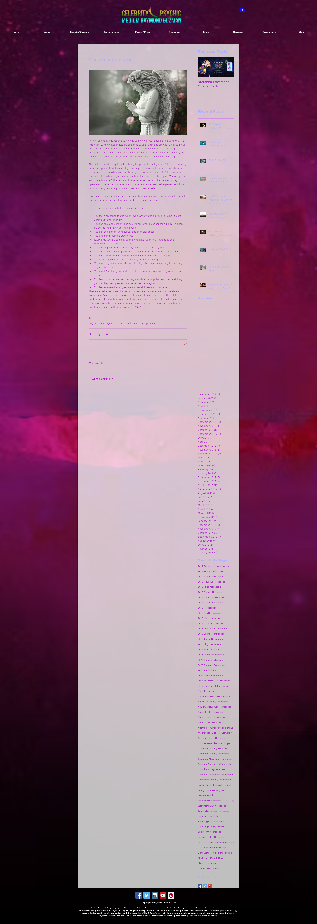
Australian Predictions (221, 728)
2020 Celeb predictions (210, 660)
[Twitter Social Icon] (146, 895)
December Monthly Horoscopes (214, 780)
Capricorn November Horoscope (215, 759)
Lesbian (202, 842)
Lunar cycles (225, 853)
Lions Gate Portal (207, 853)
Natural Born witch (208, 868)
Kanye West (217, 827)
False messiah (206, 795)
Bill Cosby (227, 733)
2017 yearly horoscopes (210, 576)
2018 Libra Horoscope (209, 618)
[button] (242, 9)
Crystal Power (218, 769)
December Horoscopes (221, 775)
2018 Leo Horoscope (209, 613)
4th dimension (222, 681)
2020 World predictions (210, 676)
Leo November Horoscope (212, 837)
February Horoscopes (209, 801)
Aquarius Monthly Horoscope (213, 702)
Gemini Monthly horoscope (212, 806)
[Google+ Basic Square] (210, 886)
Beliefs (216, 733)
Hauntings (203, 827)
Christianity (225, 764)
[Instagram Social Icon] (155, 895)
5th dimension (205, 686)
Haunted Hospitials (208, 816)
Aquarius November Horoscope (214, 707)
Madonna (203, 858)
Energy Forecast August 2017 (214, 790)
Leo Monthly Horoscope (210, 832)
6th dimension (222, 686)
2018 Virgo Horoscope (209, 644)
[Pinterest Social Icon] (171, 895)
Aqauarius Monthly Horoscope (214, 696)
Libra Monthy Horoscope (221, 842)
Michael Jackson (207, 863)
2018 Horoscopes (207, 608)
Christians (203, 769)
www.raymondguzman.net (94, 910)
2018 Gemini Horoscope (211, 602)
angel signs (131, 323)
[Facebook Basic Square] (200, 886)
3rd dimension (205, 681)
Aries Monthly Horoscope (211, 712)
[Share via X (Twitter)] (98, 334)
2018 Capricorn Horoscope (212, 597)
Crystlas (202, 775)
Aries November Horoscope (212, 717)
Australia (203, 728)
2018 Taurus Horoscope (210, 639)
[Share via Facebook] (90, 334)
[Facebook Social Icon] (138, 895)
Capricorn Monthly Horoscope (213, 754)
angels (92, 323)
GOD (225, 801)
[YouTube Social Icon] (163, 895)
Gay (232, 801)
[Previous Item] (203, 67)
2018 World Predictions (210, 649)
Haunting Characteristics (211, 821)
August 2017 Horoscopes (211, 722)
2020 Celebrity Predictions (212, 665)
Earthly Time (204, 785)
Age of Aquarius (206, 691)
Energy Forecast (222, 785)
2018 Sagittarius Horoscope (213, 629)
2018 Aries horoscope (209, 587)
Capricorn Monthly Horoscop (213, 748)
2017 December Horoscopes (213, 566)
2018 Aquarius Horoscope (211, 582)
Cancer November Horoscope (214, 743)
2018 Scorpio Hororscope (211, 634)
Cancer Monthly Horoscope (212, 738)
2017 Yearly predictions (210, 571)
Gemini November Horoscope (214, 811)
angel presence (148, 323)
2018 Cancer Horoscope (211, 592)
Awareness (204, 733)
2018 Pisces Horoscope (210, 623)
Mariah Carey (217, 858)
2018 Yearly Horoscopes (211, 655)
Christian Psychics (207, 764)
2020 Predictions (207, 670)
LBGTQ (229, 827)
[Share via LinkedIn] (106, 334)
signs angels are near (110, 323)
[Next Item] (229, 67)
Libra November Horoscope (212, 847)
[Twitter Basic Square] (205, 886)
